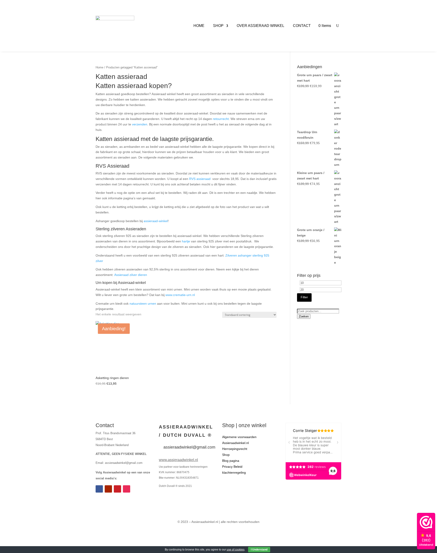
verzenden (139, 124)
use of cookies (235, 549)
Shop (218, 26)
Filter (304, 297)
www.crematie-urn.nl (180, 295)
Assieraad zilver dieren (130, 275)
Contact (302, 26)
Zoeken (304, 316)
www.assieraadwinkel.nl (178, 460)
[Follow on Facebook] (99, 489)
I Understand (259, 549)
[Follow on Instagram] (126, 489)
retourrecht (221, 119)
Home (198, 26)
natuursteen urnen (143, 303)
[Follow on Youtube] (108, 489)
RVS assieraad (200, 179)
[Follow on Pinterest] (117, 489)
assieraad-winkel (156, 221)
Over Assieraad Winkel (260, 26)
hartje (186, 241)
